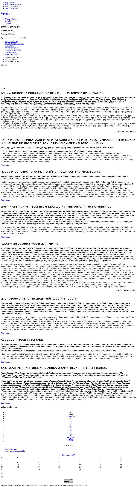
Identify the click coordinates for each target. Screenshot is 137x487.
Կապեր (8, 23)
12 (70, 420)
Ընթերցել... (5, 165)
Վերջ (70, 440)
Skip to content (10, 3)
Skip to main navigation (13, 4)
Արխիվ (8, 21)
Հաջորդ (70, 438)
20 (70, 436)
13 (70, 422)
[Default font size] (11, 60)
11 (70, 418)
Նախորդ (71, 416)
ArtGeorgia (83, 485)
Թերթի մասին (11, 19)
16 (70, 428)
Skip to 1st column (11, 6)
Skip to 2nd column (11, 8)
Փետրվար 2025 (68, 455)
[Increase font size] (12, 58)
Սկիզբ (70, 414)
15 (70, 426)
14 (70, 424)
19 (70, 434)
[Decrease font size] (12, 61)
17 (70, 430)
